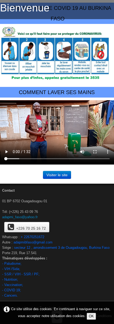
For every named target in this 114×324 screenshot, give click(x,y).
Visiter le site (57, 175)
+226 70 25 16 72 (31, 228)
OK (91, 316)
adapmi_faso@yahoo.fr (20, 217)
